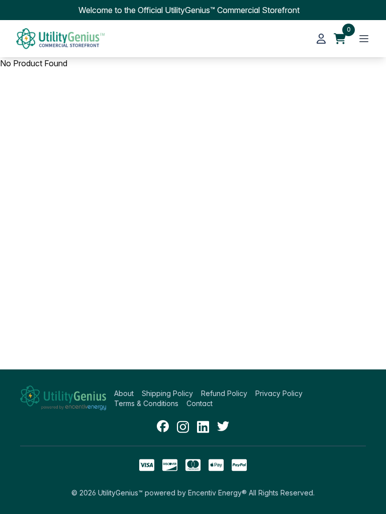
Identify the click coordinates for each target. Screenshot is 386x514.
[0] (340, 39)
